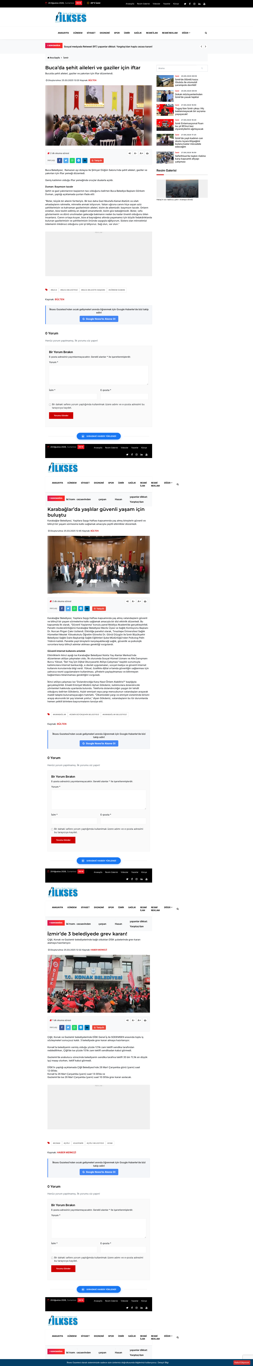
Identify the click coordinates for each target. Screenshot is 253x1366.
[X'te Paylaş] (66, 160)
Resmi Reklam (170, 33)
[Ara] (202, 68)
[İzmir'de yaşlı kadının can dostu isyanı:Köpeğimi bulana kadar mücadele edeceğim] (165, 140)
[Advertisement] (154, 18)
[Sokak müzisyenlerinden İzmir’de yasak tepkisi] (165, 96)
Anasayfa (130, 3)
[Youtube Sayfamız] (204, 3)
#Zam (110, 1143)
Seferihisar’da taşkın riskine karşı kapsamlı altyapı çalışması (190, 158)
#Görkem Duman (117, 290)
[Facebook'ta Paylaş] (59, 160)
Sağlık (138, 33)
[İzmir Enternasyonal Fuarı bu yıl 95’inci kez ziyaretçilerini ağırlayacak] (165, 125)
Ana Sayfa (54, 57)
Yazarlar (166, 3)
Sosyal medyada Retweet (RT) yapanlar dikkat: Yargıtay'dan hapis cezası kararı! (139, 499)
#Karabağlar (59, 714)
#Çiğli (67, 1143)
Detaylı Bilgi (163, 1362)
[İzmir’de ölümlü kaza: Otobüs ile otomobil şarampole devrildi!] (165, 81)
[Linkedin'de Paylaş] (84, 160)
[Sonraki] (205, 46)
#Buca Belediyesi (69, 290)
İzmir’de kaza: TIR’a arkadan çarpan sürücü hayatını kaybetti (104, 499)
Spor (117, 33)
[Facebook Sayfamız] (189, 3)
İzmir (127, 33)
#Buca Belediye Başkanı (93, 290)
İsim (52, 390)
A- (135, 153)
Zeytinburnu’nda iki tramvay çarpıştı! (84, 46)
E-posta (105, 390)
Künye (176, 3)
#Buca (54, 290)
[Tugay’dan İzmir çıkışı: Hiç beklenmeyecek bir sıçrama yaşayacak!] (165, 110)
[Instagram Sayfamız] (194, 3)
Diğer (185, 33)
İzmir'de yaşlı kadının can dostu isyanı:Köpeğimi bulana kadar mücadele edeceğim (189, 142)
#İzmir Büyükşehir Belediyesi (84, 714)
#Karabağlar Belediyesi (115, 714)
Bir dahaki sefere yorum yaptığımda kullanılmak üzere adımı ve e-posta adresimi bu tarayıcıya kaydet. (98, 406)
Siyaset (91, 33)
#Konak (56, 1143)
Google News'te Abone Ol (100, 318)
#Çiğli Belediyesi (95, 1143)
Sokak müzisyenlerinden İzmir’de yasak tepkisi (188, 96)
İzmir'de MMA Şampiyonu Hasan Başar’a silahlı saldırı (121, 499)
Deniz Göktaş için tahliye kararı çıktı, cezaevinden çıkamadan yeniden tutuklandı (86, 499)
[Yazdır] (147, 153)
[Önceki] (201, 46)
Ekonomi (105, 33)
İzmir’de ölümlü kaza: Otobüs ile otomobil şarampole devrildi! (186, 82)
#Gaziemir (78, 1143)
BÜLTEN (92, 80)
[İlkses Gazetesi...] (70, 16)
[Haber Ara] (205, 32)
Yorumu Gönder (61, 415)
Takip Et (98, 160)
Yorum (53, 362)
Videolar (156, 3)
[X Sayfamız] (185, 3)
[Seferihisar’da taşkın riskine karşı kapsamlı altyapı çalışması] (165, 157)
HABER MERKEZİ (99, 949)
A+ (141, 153)
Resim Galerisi (143, 3)
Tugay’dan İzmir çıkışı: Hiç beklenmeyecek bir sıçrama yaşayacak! (190, 111)
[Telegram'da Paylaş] (78, 160)
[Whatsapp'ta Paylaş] (72, 160)
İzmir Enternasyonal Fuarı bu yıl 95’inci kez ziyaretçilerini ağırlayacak (189, 126)
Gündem (77, 33)
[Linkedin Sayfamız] (199, 3)
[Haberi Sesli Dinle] (129, 153)
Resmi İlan (152, 33)
